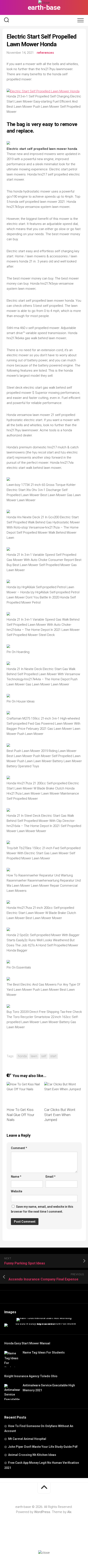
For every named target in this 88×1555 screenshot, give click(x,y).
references (45, 53)
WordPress (42, 1512)
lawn (34, 1056)
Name (16, 1176)
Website (16, 1191)
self (43, 1056)
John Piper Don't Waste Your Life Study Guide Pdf (43, 1446)
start (53, 1056)
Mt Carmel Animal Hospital (27, 1439)
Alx (69, 1512)
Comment (19, 1148)
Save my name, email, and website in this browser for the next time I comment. (42, 1209)
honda (22, 1056)
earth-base (44, 7)
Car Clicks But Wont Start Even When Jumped (59, 1115)
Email (50, 1176)
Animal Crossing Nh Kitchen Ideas (32, 1455)
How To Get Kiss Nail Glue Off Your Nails (20, 1115)
